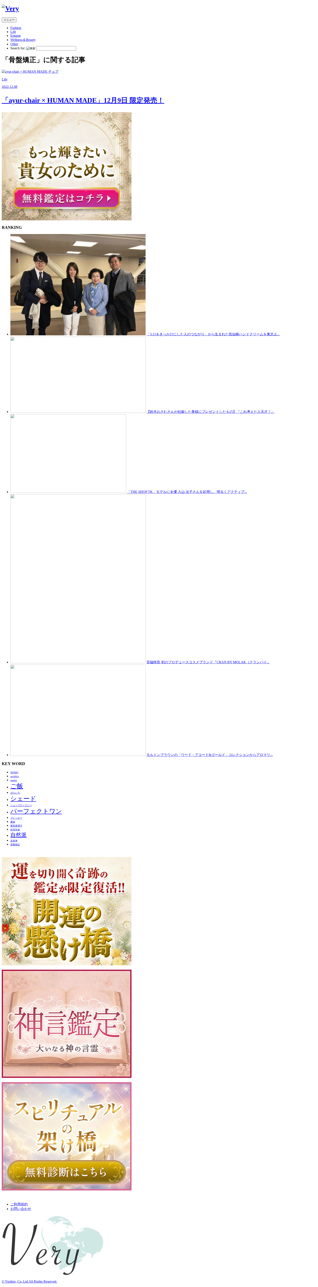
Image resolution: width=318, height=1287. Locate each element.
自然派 (18, 835)
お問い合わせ (20, 1209)
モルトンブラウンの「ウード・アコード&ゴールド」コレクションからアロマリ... (209, 755)
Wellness (23, 40)
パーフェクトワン (36, 811)
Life (13, 32)
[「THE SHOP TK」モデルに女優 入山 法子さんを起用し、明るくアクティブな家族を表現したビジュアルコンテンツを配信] (68, 492)
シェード (23, 798)
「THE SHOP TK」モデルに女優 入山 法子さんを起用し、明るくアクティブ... (187, 492)
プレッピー (16, 818)
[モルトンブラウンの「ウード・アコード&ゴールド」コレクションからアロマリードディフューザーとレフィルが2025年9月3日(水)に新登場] (78, 755)
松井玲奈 (15, 829)
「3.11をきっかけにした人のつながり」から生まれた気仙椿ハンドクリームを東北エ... (213, 334)
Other (14, 44)
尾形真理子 (16, 826)
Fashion (15, 28)
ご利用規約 (19, 1204)
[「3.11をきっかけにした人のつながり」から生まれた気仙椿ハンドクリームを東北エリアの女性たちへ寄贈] (78, 334)
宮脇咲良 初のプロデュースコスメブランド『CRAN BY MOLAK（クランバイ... (207, 662)
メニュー (9, 19)
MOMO (14, 772)
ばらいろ (15, 793)
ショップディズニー (21, 805)
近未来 (14, 841)
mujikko (14, 776)
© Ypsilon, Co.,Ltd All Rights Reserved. (29, 1281)
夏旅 (12, 822)
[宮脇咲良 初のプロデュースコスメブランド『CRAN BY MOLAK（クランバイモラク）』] (78, 662)
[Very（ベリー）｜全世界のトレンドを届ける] (10, 8)
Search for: (17, 48)
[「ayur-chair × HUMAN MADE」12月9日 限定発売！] (30, 71)
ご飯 (16, 786)
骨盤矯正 (15, 844)
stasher (13, 780)
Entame (15, 35)
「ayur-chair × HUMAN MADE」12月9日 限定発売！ (83, 100)
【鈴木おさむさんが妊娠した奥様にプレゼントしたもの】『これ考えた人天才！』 (210, 411)
